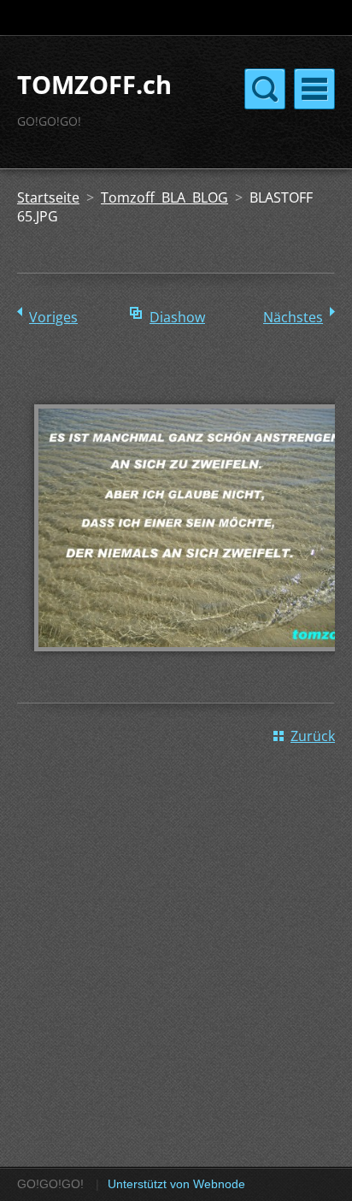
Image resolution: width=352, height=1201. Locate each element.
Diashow (177, 317)
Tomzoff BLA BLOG (164, 197)
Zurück (312, 736)
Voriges (53, 317)
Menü (314, 88)
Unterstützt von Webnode (176, 1184)
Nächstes (293, 317)
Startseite (48, 197)
